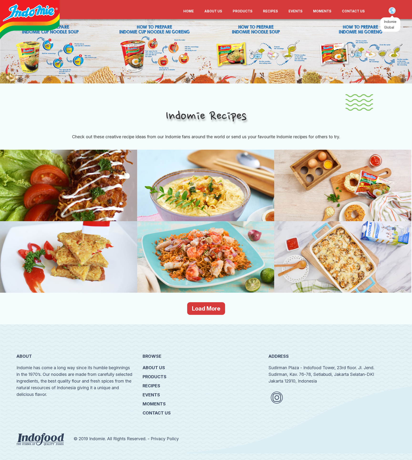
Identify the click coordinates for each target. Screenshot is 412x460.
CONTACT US (353, 11)
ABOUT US (213, 11)
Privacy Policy (165, 438)
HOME (188, 11)
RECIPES (270, 11)
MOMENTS (322, 11)
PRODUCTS (242, 11)
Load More (206, 308)
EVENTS (295, 11)
